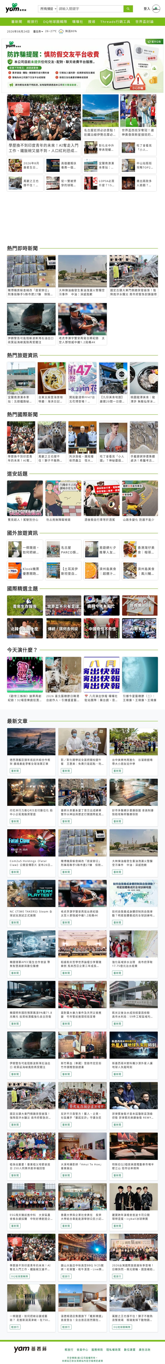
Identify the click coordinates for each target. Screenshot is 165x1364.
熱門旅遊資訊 (22, 355)
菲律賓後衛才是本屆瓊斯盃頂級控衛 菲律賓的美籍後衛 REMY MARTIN (132, 1117)
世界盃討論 (144, 21)
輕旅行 (32, 21)
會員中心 (82, 1349)
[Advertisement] (82, 218)
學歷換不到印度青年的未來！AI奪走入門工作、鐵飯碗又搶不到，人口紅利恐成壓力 (30, 1269)
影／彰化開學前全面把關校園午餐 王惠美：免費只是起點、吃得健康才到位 (81, 763)
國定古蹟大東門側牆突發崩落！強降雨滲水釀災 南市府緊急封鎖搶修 (30, 1117)
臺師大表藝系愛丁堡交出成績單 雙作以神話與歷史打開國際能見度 (82, 814)
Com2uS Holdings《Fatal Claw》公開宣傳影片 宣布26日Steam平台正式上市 (30, 865)
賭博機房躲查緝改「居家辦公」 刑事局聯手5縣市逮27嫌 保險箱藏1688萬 (82, 865)
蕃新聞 (16, 21)
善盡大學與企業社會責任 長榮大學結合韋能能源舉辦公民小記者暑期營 (81, 1218)
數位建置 (130, 1349)
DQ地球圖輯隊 (55, 21)
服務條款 (97, 1349)
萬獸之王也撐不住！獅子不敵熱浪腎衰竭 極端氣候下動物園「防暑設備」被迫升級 (132, 1320)
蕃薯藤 (15, 8)
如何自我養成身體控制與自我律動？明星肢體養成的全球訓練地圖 (132, 915)
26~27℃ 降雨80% (61, 31)
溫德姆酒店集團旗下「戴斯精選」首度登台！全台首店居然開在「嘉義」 (82, 1320)
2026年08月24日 (18, 31)
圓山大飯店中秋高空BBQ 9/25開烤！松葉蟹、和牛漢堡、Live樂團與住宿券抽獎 (82, 1269)
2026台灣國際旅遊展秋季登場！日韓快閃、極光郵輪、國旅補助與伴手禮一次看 (133, 1269)
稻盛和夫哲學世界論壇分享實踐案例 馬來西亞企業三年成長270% (81, 966)
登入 (147, 8)
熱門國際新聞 (22, 414)
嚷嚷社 (77, 21)
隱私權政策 (113, 1349)
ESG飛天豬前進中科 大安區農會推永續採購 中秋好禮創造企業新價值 (30, 1218)
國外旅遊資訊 (22, 532)
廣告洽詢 (144, 1349)
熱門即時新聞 (22, 248)
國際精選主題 (22, 588)
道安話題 (17, 473)
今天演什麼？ (22, 649)
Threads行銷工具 (115, 21)
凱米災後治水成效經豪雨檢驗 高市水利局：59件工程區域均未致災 (132, 1016)
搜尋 (92, 21)
